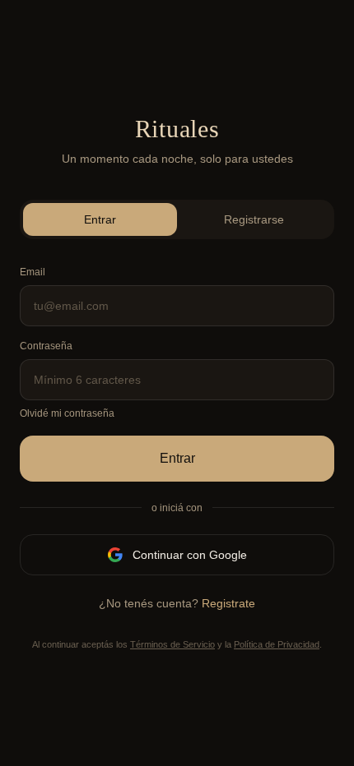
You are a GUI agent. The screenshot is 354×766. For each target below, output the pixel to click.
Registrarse (254, 219)
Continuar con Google (190, 554)
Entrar (100, 219)
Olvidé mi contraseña (67, 413)
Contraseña (46, 346)
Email (32, 272)
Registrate (228, 603)
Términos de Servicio (172, 644)
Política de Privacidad (276, 644)
